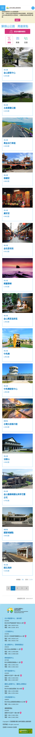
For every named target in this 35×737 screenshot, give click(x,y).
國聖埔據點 (9, 533)
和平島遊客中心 (10, 671)
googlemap (25, 623)
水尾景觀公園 (10, 108)
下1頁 (26, 588)
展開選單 (2, 8)
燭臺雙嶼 (8, 283)
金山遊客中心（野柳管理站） (14, 645)
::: (0, 604)
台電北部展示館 (11, 424)
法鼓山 (7, 459)
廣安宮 (7, 213)
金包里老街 (9, 248)
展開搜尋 (33, 8)
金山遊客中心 (10, 73)
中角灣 (7, 354)
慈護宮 (7, 178)
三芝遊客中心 (9, 631)
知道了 (17, 20)
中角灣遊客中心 (11, 389)
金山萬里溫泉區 (11, 319)
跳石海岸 (8, 568)
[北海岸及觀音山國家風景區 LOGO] (13, 8)
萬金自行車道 (10, 143)
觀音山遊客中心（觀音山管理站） (16, 684)
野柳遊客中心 (9, 658)
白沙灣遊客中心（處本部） (14, 618)
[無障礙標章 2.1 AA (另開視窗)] (25, 731)
